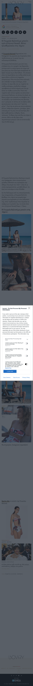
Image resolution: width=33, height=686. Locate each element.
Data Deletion (7, 377)
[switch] (26, 343)
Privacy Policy (26, 377)
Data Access (16, 377)
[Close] (29, 308)
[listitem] (16, 339)
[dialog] (16, 343)
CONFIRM (10, 371)
